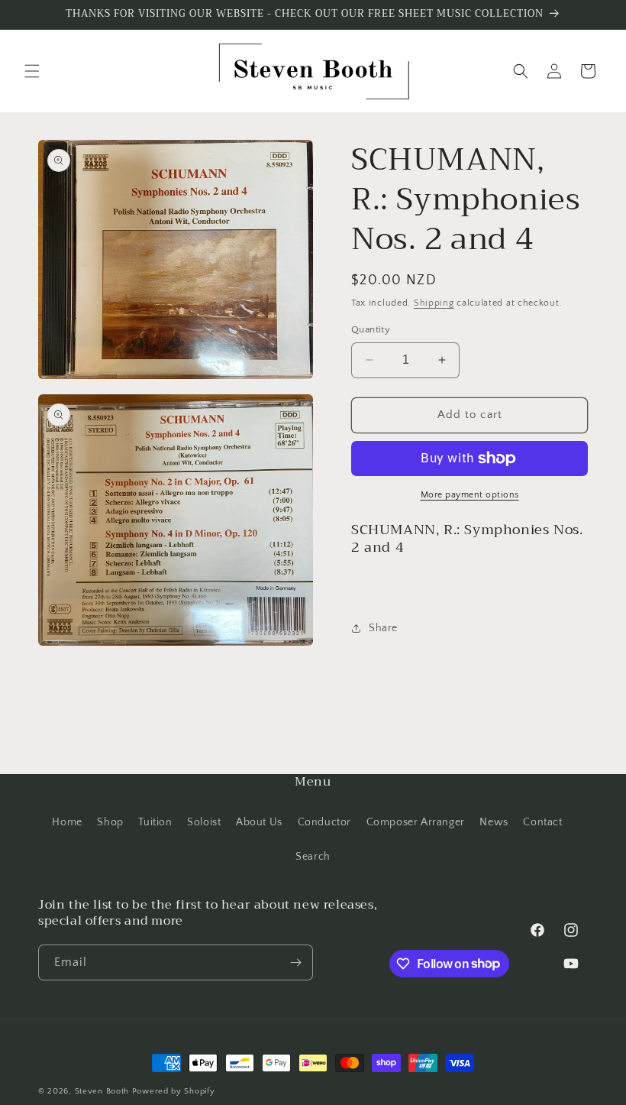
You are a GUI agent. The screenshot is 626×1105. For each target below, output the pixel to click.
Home (67, 822)
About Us (259, 822)
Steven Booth (103, 1091)
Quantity (370, 329)
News (493, 822)
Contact (542, 822)
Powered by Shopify (173, 1091)
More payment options (470, 495)
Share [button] (383, 628)
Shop (110, 822)
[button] (32, 71)
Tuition (155, 822)
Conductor (324, 822)
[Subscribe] (295, 962)
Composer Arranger (415, 822)
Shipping (434, 303)
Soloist (204, 822)
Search (313, 857)
